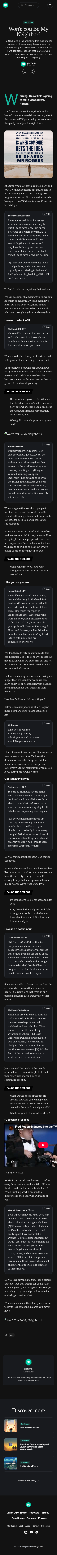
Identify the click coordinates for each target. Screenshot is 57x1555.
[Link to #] (24, 71)
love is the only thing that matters (31, 289)
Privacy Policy (38, 1547)
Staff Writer (31, 63)
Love (11, 1335)
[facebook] (20, 1532)
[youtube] (31, 1532)
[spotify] (36, 1532)
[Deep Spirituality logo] (23, 62)
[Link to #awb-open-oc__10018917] (50, 5)
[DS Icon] (5, 4)
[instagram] (25, 1532)
